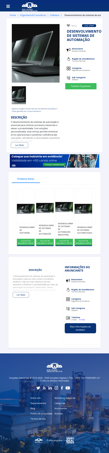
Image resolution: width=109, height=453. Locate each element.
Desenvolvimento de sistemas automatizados (84, 230)
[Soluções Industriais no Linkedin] (50, 388)
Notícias (58, 413)
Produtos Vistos (25, 178)
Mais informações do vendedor (80, 328)
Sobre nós (35, 398)
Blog (32, 408)
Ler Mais (19, 145)
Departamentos (38, 403)
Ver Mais (82, 320)
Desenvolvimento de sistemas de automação (46, 229)
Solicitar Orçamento (81, 86)
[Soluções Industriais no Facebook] (62, 388)
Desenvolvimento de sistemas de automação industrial (65, 229)
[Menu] (8, 6)
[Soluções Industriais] (28, 5)
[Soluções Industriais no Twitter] (38, 387)
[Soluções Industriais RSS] (44, 388)
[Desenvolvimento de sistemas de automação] (19, 95)
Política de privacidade (41, 413)
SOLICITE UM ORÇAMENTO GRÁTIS (25, 242)
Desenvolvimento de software (27, 230)
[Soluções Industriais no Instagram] (56, 388)
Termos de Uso (38, 418)
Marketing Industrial (64, 398)
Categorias (59, 403)
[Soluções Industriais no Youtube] (68, 387)
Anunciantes (60, 408)
